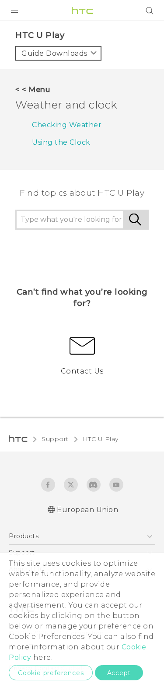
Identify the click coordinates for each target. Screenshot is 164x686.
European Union (87, 510)
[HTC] (82, 10)
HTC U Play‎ (101, 439)
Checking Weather (66, 125)
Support (55, 439)
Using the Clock (61, 142)
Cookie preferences (51, 673)
